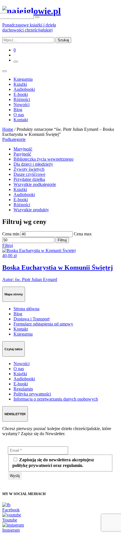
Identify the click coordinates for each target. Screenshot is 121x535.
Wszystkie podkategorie (35, 184)
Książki (20, 84)
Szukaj (63, 40)
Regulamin (23, 388)
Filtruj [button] (7, 245)
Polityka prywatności (32, 394)
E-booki (21, 94)
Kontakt (21, 119)
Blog (18, 109)
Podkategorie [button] (14, 139)
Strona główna (26, 308)
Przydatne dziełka (29, 179)
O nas (19, 114)
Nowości (22, 104)
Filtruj (62, 240)
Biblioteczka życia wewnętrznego (43, 159)
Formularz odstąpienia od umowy (43, 324)
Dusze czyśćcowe (29, 174)
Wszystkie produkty (31, 209)
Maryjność (23, 149)
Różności (22, 99)
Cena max (83, 233)
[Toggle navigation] (4, 71)
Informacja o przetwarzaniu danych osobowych (56, 399)
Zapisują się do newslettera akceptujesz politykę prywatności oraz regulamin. (53, 462)
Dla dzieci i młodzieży (33, 164)
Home (7, 129)
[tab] (60, 139)
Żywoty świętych (29, 169)
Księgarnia (23, 79)
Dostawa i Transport (32, 318)
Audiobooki (24, 89)
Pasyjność (22, 154)
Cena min (10, 233)
